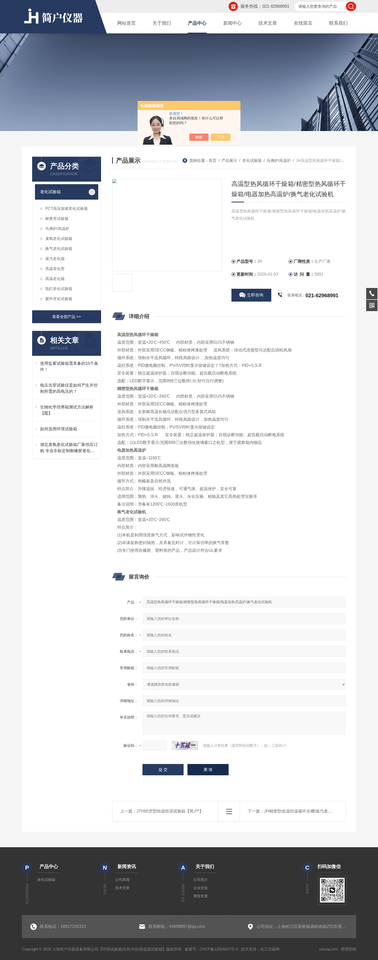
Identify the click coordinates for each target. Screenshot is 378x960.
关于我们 (161, 23)
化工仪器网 (270, 949)
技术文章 (267, 23)
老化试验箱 (50, 192)
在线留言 (303, 23)
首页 (213, 160)
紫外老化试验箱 (58, 298)
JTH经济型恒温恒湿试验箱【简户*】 (170, 811)
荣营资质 (200, 896)
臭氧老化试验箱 (58, 238)
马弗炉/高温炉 (57, 228)
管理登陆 (348, 949)
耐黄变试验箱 (56, 218)
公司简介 (200, 880)
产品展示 (229, 160)
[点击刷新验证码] (185, 745)
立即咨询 (255, 295)
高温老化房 (55, 268)
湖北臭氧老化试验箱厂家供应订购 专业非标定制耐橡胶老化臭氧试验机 (69, 448)
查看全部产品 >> (66, 316)
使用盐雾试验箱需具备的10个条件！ (69, 366)
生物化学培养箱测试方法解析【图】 (67, 410)
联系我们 (338, 23)
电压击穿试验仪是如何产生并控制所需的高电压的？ (69, 388)
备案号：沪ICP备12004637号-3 (211, 949)
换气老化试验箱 (58, 248)
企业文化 (200, 888)
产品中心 (197, 23)
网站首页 (126, 23)
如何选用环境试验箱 (58, 429)
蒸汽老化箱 (55, 258)
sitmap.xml (328, 949)
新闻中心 (232, 23)
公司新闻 (122, 880)
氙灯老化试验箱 (58, 288)
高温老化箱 (55, 278)
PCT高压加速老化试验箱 (66, 208)
